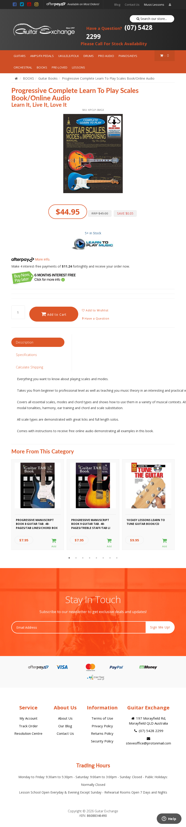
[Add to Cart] (54, 543)
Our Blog (65, 726)
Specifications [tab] (26, 354)
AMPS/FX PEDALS (42, 56)
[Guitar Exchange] (44, 29)
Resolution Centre (28, 733)
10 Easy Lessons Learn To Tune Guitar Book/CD (146, 522)
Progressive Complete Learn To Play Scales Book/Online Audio (108, 78)
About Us (65, 718)
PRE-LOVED (59, 67)
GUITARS (20, 56)
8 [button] (117, 558)
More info (41, 259)
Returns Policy (102, 733)
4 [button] (89, 558)
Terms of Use (102, 718)
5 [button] (96, 558)
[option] (93, 153)
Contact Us (132, 4)
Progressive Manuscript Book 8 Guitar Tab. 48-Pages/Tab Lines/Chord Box (37, 523)
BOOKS (42, 67)
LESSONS (78, 67)
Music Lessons (154, 4)
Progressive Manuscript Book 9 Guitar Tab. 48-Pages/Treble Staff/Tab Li (90, 523)
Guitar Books (48, 78)
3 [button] (83, 558)
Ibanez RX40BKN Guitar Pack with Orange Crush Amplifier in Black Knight (41, 808)
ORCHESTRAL (23, 67)
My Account (28, 718)
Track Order (28, 726)
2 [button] (76, 558)
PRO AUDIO (106, 56)
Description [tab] (24, 342)
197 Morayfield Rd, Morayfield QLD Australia (148, 720)
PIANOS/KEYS (128, 56)
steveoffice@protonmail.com (148, 743)
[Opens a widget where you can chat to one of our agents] (169, 819)
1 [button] (69, 558)
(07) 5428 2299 (119, 32)
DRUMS (88, 56)
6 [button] (103, 558)
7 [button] (110, 558)
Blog (117, 4)
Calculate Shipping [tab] (29, 367)
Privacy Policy (102, 726)
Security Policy (102, 741)
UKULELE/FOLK (68, 56)
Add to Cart (56, 314)
